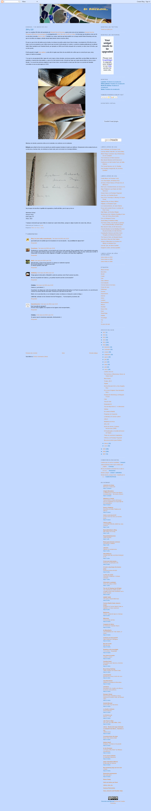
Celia (105, 399)
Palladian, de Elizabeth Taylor (109, 203)
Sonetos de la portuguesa (39, 34)
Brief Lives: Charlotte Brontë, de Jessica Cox (113, 186)
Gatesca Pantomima (109, 788)
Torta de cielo (107, 401)
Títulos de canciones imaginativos (113, 435)
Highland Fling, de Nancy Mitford (109, 201)
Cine (102, 278)
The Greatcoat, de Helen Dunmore (110, 157)
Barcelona (103, 272)
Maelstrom (106, 612)
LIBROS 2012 (107, 732)
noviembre (107, 349)
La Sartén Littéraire (108, 709)
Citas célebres (105, 280)
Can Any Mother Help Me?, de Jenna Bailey (112, 151)
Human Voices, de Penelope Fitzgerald (111, 193)
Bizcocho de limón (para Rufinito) (113, 440)
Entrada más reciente (31, 353)
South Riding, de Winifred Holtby (109, 220)
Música (103, 304)
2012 (104, 340)
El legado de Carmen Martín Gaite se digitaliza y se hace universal (113, 607)
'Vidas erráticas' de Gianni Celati (111, 670)
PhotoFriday (104, 313)
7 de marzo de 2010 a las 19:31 (46, 248)
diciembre (107, 347)
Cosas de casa (105, 287)
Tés (102, 320)
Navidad (103, 306)
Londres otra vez (108, 371)
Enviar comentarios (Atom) (40, 356)
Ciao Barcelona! (108, 680)
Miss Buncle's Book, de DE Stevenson (111, 226)
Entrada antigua (93, 353)
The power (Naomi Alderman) (111, 598)
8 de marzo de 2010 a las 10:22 (44, 285)
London (105, 769)
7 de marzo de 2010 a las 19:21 (60, 238)
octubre (106, 352)
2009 (104, 449)
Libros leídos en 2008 (106, 261)
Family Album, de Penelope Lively (110, 178)
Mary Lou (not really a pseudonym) (41, 238)
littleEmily (34, 272)
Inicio (63, 353)
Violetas (106, 409)
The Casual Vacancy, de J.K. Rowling (111, 166)
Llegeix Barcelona (108, 491)
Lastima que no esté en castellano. (110, 462)
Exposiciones (104, 293)
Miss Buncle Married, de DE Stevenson (111, 160)
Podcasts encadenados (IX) (110, 562)
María (32, 260)
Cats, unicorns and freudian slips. (113, 790)
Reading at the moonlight (110, 649)
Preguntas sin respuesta (110, 414)
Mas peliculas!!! (107, 775)
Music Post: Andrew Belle (110, 738)
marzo (106, 369)
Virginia (106, 383)
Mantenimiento (105, 302)
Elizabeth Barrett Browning (57, 32)
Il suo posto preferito (109, 755)
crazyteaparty (107, 674)
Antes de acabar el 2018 (109, 583)
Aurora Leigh (41, 36)
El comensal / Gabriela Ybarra (111, 625)
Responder (34, 243)
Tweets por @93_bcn (106, 29)
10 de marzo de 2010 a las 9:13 (44, 315)
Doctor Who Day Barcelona (110, 704)
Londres (103, 300)
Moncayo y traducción (109, 486)
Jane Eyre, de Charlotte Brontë (109, 195)
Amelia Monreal (107, 703)
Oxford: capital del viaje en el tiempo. (113, 614)
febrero (106, 443)
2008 (104, 451)
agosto (106, 357)
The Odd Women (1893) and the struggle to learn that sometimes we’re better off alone (113, 591)
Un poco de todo (105, 324)
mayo (106, 364)
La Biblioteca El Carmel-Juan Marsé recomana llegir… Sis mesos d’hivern (113, 493)
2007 (104, 454)
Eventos (103, 291)
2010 (104, 345)
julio (105, 359)
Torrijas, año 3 (108, 381)
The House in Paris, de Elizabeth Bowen (111, 237)
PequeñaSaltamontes (109, 536)
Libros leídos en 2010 (106, 257)
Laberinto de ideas (108, 485)
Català (102, 276)
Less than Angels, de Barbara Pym (110, 180)
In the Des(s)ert (107, 748)
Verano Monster (107, 710)
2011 (104, 342)
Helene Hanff (107, 742)
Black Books (107, 378)
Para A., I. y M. (107, 716)
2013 (104, 337)
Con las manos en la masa (108, 285)
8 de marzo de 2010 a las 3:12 (45, 272)
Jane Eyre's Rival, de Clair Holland (110, 239)
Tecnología (104, 317)
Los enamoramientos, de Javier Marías (111, 206)
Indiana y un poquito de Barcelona (112, 682)
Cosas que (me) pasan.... (110, 561)
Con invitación (104, 282)
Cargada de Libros (108, 624)
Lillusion (105, 547)
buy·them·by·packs (109, 655)
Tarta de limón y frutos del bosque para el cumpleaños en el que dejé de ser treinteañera (113, 501)
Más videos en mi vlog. (109, 531)
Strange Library (107, 694)
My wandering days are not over (112, 767)
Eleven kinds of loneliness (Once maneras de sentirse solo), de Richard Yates (113, 697)
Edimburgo (104, 289)
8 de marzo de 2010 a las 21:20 (49, 304)
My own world (107, 643)
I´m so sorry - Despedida (110, 651)
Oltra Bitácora (107, 553)
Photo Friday (107, 779)
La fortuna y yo (107, 715)
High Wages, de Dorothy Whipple (110, 212)
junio (105, 362)
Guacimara (34, 248)
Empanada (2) (108, 404)
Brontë (102, 274)
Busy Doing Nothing (109, 669)
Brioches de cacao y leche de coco (112, 676)
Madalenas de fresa (109, 421)
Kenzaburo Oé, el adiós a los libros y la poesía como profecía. (113, 689)
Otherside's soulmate (109, 582)
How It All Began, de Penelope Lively (110, 149)
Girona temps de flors (109, 620)
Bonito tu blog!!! (105, 472)
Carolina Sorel (107, 661)
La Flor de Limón (108, 574)
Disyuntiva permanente (110, 773)
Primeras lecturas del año (110, 570)
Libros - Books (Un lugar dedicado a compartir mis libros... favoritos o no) (113, 728)
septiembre (107, 354)
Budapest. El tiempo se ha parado (112, 744)
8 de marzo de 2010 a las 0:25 (43, 260)
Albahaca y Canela (108, 498)
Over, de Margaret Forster (108, 218)
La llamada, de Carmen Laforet (112, 416)
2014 (104, 335)
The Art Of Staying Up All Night (112, 588)
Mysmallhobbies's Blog (110, 530)
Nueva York (104, 309)
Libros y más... (107, 522)
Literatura (106, 686)
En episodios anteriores (109, 757)
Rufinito (103, 315)
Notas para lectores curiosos (111, 542)
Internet (103, 295)
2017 (104, 332)
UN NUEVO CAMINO (109, 543)
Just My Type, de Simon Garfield (109, 245)
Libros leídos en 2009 (106, 259)
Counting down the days (110, 736)
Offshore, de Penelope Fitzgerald (113, 437)
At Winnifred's (107, 630)
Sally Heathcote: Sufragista (110, 639)
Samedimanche (35, 304)
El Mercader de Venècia (109, 763)
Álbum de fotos (35, 227)
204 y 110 (29, 29)
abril (105, 367)
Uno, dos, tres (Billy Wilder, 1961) (112, 722)
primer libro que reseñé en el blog (66, 34)
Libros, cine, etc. (108, 785)
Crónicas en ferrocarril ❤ (110, 637)
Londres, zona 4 (107, 657)
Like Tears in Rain (108, 721)
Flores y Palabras (108, 507)
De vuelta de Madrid (109, 411)
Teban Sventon (107, 537)
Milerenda (106, 618)
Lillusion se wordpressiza (110, 549)
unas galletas (42, 52)
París (102, 311)
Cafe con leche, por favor (110, 782)
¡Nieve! (106, 419)
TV (101, 322)
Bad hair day (106, 645)
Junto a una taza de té (109, 515)
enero (106, 446)
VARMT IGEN (107, 597)
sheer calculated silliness (110, 761)
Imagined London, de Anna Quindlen (110, 247)
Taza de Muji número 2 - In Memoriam (114, 406)
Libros (42, 227)
